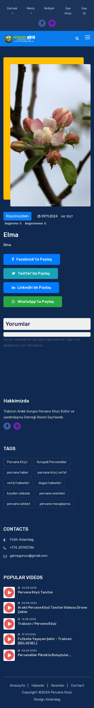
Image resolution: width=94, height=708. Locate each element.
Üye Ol (84, 11)
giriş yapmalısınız (52, 339)
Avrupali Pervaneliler (52, 462)
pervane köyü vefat (52, 473)
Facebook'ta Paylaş (34, 259)
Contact (77, 685)
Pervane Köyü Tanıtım (35, 592)
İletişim (49, 8)
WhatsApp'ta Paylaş (35, 301)
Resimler (57, 685)
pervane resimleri (52, 493)
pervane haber (17, 473)
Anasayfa (17, 685)
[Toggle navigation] (88, 37)
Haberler (37, 685)
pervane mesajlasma (55, 504)
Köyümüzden (17, 216)
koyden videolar (18, 493)
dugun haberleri (50, 483)
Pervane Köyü (17, 462)
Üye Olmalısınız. (32, 345)
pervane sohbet (18, 504)
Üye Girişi (68, 11)
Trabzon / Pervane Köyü (37, 624)
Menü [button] (31, 8)
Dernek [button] (12, 8)
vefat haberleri (18, 483)
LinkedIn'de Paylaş (34, 287)
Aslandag (53, 699)
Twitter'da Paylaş (33, 273)
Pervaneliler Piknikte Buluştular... (44, 655)
